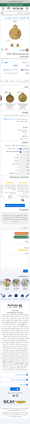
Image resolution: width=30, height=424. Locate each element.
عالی (19, 250)
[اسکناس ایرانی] (16, 283)
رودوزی (6, 356)
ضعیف (27, 250)
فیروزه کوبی (22, 356)
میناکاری (17, 356)
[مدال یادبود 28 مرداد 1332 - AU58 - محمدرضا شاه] (15, 32)
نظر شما (27, 253)
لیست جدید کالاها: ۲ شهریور (15, 1)
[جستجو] (2, 13)
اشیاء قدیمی (10, 334)
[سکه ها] (21, 402)
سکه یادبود (11, 364)
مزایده (10, 299)
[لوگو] (18, 9)
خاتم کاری (11, 356)
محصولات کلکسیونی (15, 328)
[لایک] (6, 49)
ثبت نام (27, 299)
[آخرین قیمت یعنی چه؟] (22, 70)
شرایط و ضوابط (16, 410)
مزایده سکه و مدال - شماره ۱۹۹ (15, 5)
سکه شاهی (19, 366)
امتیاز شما (26, 248)
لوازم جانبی (16, 368)
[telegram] (13, 395)
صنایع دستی (22, 338)
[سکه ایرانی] (25, 283)
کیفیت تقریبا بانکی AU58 (13, 119)
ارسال (25, 271)
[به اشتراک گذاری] (2, 49)
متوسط (23, 250)
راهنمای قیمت (3, 299)
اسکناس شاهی (5, 366)
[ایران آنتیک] (28, 18)
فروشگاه (22, 299)
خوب (21, 250)
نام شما (27, 241)
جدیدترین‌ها (16, 299)
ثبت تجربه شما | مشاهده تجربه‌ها (14, 205)
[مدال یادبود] (7, 283)
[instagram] (16, 395)
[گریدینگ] (9, 402)
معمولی (25, 250)
